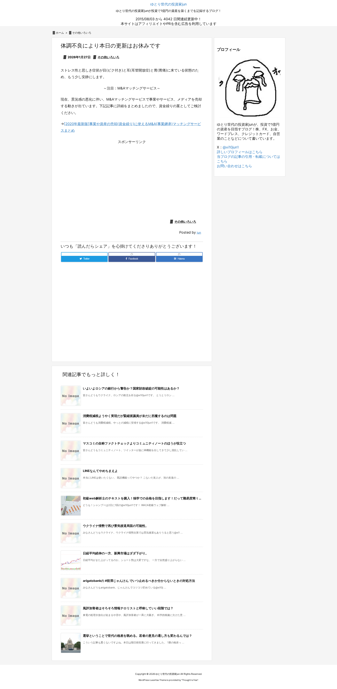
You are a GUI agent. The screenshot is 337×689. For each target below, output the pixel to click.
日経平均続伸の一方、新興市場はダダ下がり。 (115, 553)
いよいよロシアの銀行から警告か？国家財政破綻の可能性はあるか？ (131, 388)
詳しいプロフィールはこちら (240, 152)
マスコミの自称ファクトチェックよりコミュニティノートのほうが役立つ (134, 443)
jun (199, 232)
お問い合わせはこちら (234, 166)
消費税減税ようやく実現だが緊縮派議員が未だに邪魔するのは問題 (129, 416)
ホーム (60, 32)
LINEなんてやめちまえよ (100, 471)
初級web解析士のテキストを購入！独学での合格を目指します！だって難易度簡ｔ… (142, 498)
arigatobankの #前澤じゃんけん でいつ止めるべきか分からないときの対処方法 (139, 581)
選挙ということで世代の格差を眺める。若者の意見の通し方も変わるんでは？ (137, 636)
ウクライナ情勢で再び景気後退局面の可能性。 (115, 526)
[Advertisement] (132, 177)
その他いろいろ (81, 32)
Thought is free (189, 680)
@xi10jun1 (231, 147)
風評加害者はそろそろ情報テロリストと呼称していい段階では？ (128, 608)
